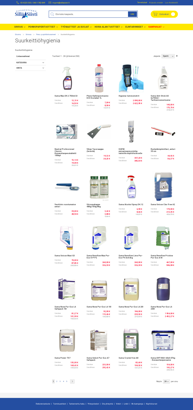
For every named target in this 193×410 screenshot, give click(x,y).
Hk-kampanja (137, 404)
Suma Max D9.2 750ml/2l (66, 96)
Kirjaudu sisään (156, 3)
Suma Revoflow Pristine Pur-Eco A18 (162, 257)
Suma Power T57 (62, 358)
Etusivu (18, 34)
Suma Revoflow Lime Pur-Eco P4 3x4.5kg (131, 257)
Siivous (29, 34)
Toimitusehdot (59, 404)
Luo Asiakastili (171, 3)
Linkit (126, 404)
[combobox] (93, 14)
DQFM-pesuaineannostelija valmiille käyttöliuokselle (130, 151)
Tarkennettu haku (77, 404)
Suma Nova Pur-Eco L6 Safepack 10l (65, 308)
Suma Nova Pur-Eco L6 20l (131, 307)
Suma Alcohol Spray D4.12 (131, 204)
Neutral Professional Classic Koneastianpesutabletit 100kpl (65, 152)
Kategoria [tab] (21, 63)
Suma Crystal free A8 (128, 358)
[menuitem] (19, 27)
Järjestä (156, 56)
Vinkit (118, 404)
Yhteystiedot (93, 404)
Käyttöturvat (151, 404)
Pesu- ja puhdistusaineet (46, 34)
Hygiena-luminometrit (129, 96)
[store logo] (26, 14)
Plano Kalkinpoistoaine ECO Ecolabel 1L (97, 97)
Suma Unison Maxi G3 (65, 256)
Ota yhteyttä (107, 404)
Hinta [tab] (19, 68)
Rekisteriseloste (43, 404)
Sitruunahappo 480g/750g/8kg (94, 205)
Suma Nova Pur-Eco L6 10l (99, 307)
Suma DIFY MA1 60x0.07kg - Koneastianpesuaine (163, 359)
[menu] (96, 27)
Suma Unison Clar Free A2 (163, 204)
